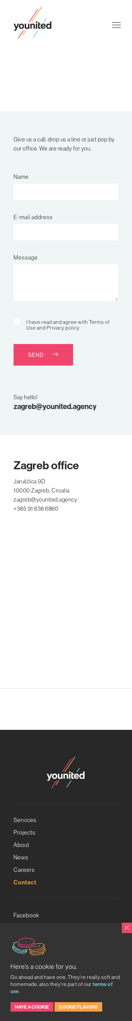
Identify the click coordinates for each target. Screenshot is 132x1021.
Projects (25, 832)
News (21, 857)
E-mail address (33, 216)
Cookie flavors (78, 1007)
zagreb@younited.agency (55, 406)
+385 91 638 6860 (36, 508)
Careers (24, 869)
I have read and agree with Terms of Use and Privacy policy (68, 325)
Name (21, 176)
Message (26, 257)
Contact (25, 882)
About (21, 844)
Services (25, 819)
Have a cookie (32, 1007)
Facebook (26, 915)
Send (36, 354)
